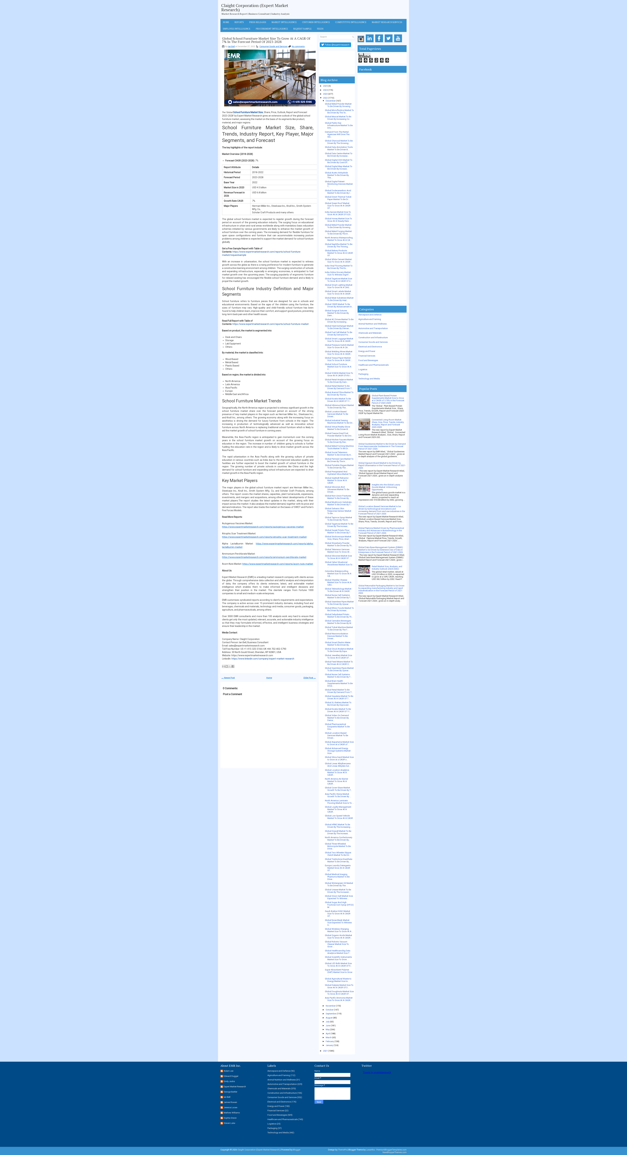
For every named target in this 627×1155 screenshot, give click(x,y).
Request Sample (302, 28)
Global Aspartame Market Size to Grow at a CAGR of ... (339, 743)
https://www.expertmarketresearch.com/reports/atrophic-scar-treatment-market (264, 537)
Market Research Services (387, 22)
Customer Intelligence (316, 22)
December (331, 101)
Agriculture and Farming (369, 319)
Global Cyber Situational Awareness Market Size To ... (338, 564)
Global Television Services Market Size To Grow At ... (338, 550)
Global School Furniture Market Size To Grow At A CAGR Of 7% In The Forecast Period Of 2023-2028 (266, 40)
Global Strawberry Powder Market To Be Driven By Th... (339, 544)
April (328, 1033)
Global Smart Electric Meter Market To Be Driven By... (337, 643)
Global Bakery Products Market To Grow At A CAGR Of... (339, 253)
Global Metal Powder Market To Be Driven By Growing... (338, 105)
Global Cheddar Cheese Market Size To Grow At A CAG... (338, 582)
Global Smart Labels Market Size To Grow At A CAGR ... (338, 292)
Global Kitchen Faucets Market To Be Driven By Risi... (339, 440)
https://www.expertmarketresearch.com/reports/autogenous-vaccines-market (263, 527)
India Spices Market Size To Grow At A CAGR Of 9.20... (338, 213)
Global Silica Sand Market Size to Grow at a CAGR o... (339, 758)
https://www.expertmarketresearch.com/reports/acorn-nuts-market (277, 564)
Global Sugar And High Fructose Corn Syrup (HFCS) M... (339, 904)
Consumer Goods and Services (273, 46)
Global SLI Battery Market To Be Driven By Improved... (338, 703)
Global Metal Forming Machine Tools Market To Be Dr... (339, 447)
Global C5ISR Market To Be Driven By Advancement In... (339, 305)
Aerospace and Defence (369, 314)
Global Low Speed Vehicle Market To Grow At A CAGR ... (339, 818)
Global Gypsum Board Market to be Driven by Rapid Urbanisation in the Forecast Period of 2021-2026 (382, 465)
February (330, 1041)
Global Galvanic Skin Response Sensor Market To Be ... (338, 511)
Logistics (362, 369)
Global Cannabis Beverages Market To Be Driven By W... (339, 622)
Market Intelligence (284, 22)
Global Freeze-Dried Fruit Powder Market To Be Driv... (339, 434)
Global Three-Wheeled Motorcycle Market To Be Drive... (338, 846)
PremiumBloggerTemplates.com (391, 1149)
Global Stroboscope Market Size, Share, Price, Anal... (338, 537)
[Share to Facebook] (232, 666)
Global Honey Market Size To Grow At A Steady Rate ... (338, 219)
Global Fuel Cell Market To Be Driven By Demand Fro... (338, 333)
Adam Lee (228, 1071)
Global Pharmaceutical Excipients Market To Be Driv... (337, 726)
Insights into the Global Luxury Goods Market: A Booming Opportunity (386, 487)
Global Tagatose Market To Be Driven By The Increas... (339, 525)
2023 (325, 94)
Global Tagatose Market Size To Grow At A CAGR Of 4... (338, 279)
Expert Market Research (235, 1086)
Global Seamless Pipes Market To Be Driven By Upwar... (339, 602)
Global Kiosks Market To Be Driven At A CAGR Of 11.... (338, 399)
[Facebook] (379, 42)
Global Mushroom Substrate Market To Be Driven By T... (338, 503)
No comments (298, 46)
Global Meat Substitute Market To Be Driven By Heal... (339, 299)
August (329, 1017)
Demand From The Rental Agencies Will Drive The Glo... (337, 134)
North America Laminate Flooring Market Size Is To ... (339, 801)
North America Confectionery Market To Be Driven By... (338, 838)
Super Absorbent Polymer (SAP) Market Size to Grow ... (338, 972)
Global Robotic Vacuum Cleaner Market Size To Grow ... (337, 944)
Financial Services (366, 356)
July (328, 1021)
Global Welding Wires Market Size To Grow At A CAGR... (338, 352)
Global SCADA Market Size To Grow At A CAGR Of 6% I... (339, 374)
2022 (325, 98)
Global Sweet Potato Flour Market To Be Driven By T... (338, 531)
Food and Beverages (368, 360)
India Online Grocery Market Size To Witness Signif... (338, 273)
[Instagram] (361, 42)
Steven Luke (229, 1123)
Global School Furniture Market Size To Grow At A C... (338, 366)
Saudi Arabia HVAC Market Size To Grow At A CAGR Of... (337, 913)
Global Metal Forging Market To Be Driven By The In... (338, 232)
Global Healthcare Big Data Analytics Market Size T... (338, 951)
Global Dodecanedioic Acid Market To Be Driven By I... (338, 191)
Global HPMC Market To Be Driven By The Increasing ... (338, 825)
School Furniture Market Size (248, 112)
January (329, 1045)
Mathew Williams (232, 1112)
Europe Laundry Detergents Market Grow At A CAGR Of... (338, 868)
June (328, 1025)
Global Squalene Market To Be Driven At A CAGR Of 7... (339, 697)
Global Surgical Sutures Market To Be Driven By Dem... (337, 313)
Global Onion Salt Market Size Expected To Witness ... (339, 897)
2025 (325, 86)
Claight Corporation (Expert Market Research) (254, 7)
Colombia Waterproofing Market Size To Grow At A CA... (338, 573)
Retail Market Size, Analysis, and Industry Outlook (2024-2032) (387, 567)
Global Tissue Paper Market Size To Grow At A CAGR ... (338, 359)
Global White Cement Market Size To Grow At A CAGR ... (338, 260)
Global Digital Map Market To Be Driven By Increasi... (338, 167)
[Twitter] (389, 42)
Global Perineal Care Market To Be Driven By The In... (339, 460)
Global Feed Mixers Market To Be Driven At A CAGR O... (339, 662)
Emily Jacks (229, 1081)
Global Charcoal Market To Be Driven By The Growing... (339, 142)
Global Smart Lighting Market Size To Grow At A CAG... (338, 286)
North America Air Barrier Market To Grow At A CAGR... (336, 781)
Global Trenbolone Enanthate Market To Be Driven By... (338, 860)
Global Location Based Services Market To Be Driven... (336, 414)
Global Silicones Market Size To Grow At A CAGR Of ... (338, 557)
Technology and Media (369, 378)
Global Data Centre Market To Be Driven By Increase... (338, 154)
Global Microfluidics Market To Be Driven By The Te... (339, 111)
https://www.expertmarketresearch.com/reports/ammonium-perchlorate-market (264, 557)
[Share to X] (229, 666)
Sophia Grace (230, 1118)
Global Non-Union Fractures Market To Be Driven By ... (338, 497)
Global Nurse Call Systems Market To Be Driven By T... (338, 596)
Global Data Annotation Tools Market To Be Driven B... (339, 148)
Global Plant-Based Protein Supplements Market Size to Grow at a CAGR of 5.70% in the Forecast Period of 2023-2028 (388, 399)
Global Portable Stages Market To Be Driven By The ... (339, 466)
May (328, 1029)
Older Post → (309, 677)
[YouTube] (398, 42)
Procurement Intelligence (272, 28)
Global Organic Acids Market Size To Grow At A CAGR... (338, 936)
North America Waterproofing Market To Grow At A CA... (339, 238)
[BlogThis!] (226, 666)
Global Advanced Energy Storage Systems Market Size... (338, 750)
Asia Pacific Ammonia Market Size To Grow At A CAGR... (339, 999)
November (331, 1006)
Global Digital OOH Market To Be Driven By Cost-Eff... (338, 161)
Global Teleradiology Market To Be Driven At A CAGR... (338, 590)
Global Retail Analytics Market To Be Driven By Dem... (339, 380)
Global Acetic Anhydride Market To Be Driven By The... (337, 175)
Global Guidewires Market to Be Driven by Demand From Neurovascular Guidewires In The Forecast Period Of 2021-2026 (382, 446)
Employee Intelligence (236, 28)
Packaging (363, 374)
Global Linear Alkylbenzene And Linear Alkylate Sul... (338, 764)
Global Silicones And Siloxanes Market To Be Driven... (337, 489)
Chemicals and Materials (369, 333)
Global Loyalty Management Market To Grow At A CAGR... (338, 809)
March (329, 1037)
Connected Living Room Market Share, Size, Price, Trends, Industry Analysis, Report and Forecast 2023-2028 (388, 423)
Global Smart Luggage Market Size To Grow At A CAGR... (339, 339)
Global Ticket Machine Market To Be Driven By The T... (339, 628)
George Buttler (230, 1092)
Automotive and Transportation (373, 328)
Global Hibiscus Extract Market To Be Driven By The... (339, 406)
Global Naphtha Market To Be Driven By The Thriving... (338, 245)
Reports (239, 22)
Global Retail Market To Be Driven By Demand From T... (339, 387)
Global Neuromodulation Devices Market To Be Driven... (336, 636)
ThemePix (342, 1149)
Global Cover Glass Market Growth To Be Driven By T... (338, 788)
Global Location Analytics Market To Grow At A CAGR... (337, 772)
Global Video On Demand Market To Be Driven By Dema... (337, 717)
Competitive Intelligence (350, 22)
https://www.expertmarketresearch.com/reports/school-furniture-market (271, 324)
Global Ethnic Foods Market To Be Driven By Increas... (339, 609)
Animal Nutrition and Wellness (372, 324)
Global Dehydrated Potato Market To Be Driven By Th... (339, 615)
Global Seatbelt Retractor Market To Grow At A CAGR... (337, 480)
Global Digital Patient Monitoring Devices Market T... (339, 184)
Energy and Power (366, 351)
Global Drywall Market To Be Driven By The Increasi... (338, 832)
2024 (325, 90)
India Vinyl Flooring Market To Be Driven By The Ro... (339, 266)
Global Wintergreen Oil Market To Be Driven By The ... (339, 884)
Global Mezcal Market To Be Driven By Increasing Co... (338, 117)
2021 (325, 1051)
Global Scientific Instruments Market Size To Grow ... (338, 958)
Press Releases (257, 22)
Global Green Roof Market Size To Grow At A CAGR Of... (337, 205)
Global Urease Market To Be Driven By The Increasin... (338, 890)
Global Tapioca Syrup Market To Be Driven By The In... (338, 518)
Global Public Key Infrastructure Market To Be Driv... (339, 125)
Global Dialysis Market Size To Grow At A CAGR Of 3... (339, 986)
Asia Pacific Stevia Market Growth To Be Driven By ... (338, 795)
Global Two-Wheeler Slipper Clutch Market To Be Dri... (338, 853)
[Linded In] (370, 42)
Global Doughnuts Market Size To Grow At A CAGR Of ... (339, 992)
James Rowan (230, 1102)
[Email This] (223, 666)
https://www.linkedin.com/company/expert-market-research (263, 658)
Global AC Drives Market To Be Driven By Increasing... (339, 320)
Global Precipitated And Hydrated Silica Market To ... (339, 472)
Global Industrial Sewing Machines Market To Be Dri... (339, 421)
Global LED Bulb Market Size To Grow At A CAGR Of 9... (338, 964)
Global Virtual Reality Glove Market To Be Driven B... (337, 428)
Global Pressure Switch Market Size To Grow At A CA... (339, 346)
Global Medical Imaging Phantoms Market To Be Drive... (337, 876)
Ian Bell (231, 46)
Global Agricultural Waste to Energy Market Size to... (338, 979)
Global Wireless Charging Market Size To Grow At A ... (339, 930)
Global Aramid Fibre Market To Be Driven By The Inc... (339, 393)
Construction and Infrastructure (373, 337)
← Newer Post (228, 677)
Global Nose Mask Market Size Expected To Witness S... (338, 922)
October (329, 1009)
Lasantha (370, 1149)
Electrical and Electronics (370, 346)
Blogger (296, 1149)
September (331, 1013)
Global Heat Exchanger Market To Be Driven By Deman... (339, 327)
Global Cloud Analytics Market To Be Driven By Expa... (339, 650)
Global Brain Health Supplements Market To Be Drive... (339, 683)
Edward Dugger (231, 1076)
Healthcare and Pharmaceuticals (373, 365)
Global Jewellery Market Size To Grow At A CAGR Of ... (338, 656)
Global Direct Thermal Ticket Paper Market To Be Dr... (338, 198)
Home (226, 22)
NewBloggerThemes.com (395, 1152)
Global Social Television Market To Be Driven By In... (338, 453)
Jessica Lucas (230, 1107)
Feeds (320, 28)
